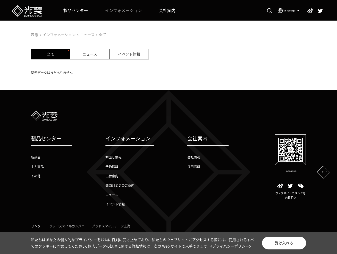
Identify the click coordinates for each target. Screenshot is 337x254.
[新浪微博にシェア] (280, 186)
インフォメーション (123, 10)
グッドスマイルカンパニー (68, 226)
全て (102, 34)
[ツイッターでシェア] (290, 186)
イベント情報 (129, 54)
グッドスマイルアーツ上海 (111, 226)
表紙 (34, 34)
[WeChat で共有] (301, 186)
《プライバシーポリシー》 (231, 246)
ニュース (87, 34)
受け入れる (284, 243)
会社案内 (167, 10)
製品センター (75, 10)
